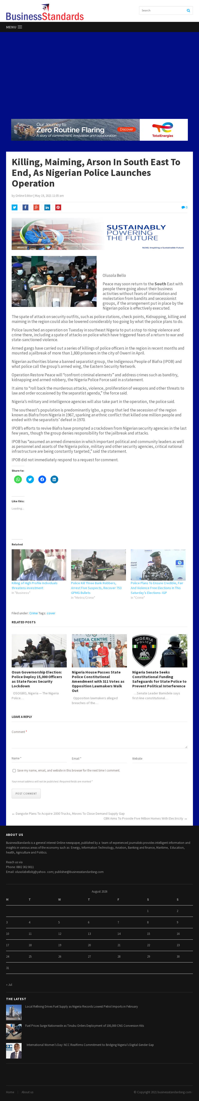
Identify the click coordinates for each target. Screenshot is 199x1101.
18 (30, 945)
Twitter (14, 207)
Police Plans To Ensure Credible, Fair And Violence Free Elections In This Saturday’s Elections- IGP (157, 588)
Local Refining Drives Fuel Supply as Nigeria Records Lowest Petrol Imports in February (81, 1006)
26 (59, 956)
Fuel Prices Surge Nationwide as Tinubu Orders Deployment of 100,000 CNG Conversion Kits (84, 1026)
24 (7, 956)
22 (148, 945)
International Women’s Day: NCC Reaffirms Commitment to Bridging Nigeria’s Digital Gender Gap (89, 1045)
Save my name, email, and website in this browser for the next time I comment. (68, 770)
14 (118, 934)
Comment (19, 732)
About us (27, 1092)
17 (7, 945)
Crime (33, 613)
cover (51, 613)
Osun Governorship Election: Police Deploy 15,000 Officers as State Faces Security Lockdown (37, 679)
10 (7, 934)
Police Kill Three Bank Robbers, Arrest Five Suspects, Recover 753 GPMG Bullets (96, 588)
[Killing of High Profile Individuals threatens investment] (39, 565)
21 (118, 945)
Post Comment (26, 793)
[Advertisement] (99, 75)
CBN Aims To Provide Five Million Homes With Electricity (143, 818)
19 (59, 945)
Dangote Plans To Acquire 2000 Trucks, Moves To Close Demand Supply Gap (70, 813)
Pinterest (58, 207)
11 (30, 934)
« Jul (9, 985)
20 (89, 945)
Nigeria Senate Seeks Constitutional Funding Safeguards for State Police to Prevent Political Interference (159, 679)
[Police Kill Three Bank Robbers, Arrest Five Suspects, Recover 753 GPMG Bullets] (98, 565)
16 (178, 934)
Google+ (36, 207)
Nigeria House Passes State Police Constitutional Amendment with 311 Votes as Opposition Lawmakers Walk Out (98, 681)
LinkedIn (47, 207)
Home (10, 1092)
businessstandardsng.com (174, 1092)
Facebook (25, 207)
